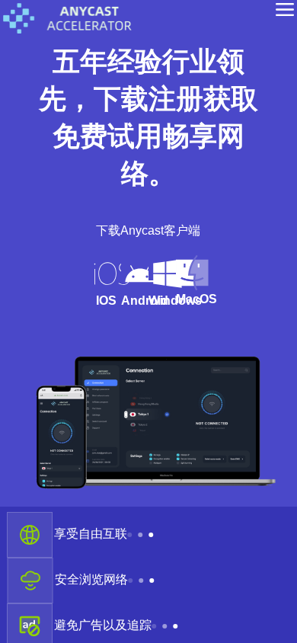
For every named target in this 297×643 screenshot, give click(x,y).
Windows (174, 321)
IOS (62, 321)
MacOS (230, 320)
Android (118, 321)
